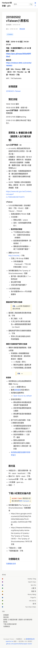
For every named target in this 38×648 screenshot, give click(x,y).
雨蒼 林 (33, 591)
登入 (35, 4)
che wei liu (32, 600)
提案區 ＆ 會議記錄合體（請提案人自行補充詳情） (18, 619)
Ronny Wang (32, 594)
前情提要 (6, 615)
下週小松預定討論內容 (10, 624)
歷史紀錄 (22, 29)
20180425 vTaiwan (13, 91)
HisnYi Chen (32, 582)
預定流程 (6, 617)
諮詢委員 (17, 390)
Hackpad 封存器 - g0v (7, 4)
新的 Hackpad (24, 501)
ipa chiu (33, 585)
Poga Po (33, 597)
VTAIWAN (10, 34)
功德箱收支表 (11, 564)
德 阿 (34, 604)
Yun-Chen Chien (30, 607)
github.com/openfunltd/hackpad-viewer (19, 644)
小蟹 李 (33, 588)
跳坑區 (5, 622)
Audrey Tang (32, 579)
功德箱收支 (6, 626)
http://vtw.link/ (14, 256)
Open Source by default (22, 396)
